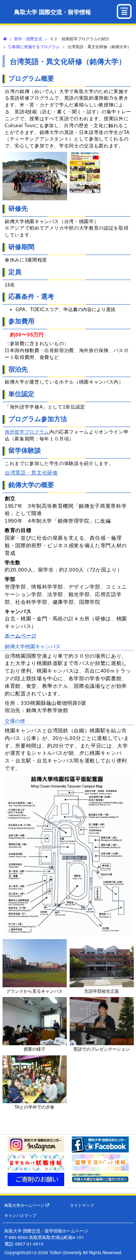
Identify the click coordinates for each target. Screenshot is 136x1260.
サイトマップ (82, 1205)
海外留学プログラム (27, 432)
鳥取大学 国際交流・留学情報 (52, 11)
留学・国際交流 (28, 38)
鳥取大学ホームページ (24, 1205)
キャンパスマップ (20, 1215)
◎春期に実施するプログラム (34, 46)
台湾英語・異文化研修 (31, 473)
